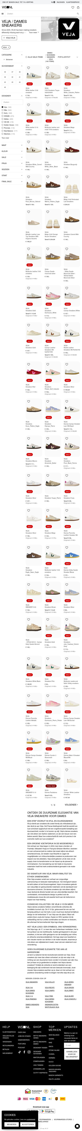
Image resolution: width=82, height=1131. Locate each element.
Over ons (22, 1032)
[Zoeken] (78, 14)
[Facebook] (24, 1052)
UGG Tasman (38, 1065)
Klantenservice (72, 2)
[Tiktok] (19, 1052)
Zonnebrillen (39, 1069)
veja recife (49, 987)
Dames (49, 53)
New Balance (8, 131)
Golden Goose (9, 125)
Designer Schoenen (37, 1052)
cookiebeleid (31, 1119)
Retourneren (8, 1045)
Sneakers (51, 57)
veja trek (49, 996)
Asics (51, 1046)
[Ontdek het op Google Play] (48, 1111)
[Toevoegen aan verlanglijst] (28, 68)
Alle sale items (35, 57)
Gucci (51, 1062)
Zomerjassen (38, 1061)
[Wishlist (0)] (73, 7)
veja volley (50, 982)
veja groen (69, 987)
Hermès (52, 1058)
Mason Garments (56, 1075)
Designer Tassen (40, 1048)
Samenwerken (24, 1040)
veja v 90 (29, 987)
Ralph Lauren (54, 1079)
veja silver (69, 996)
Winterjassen (39, 1057)
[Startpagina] (7, 7)
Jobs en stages (24, 1036)
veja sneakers (32, 982)
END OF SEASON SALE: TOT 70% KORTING (18, 2)
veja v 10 (29, 996)
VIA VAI (6, 122)
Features (22, 1044)
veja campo (49, 990)
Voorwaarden (45, 1119)
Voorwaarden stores (63, 1119)
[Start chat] (77, 1126)
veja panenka (31, 999)
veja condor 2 (70, 999)
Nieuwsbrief (8, 1053)
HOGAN (7, 116)
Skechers (7, 134)
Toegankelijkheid (41, 1121)
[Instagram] (29, 1052)
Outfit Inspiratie (40, 1073)
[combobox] (41, 13)
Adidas (6, 119)
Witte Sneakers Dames (39, 1043)
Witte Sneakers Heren (39, 1037)
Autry (6, 113)
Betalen (6, 1049)
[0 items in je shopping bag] (78, 7)
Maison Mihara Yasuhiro (55, 1070)
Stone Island (54, 1050)
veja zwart (69, 990)
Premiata (7, 128)
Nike (5, 110)
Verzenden (7, 1042)
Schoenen (51, 55)
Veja (5, 47)
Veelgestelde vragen (8, 1037)
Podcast (21, 1047)
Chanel (52, 1054)
